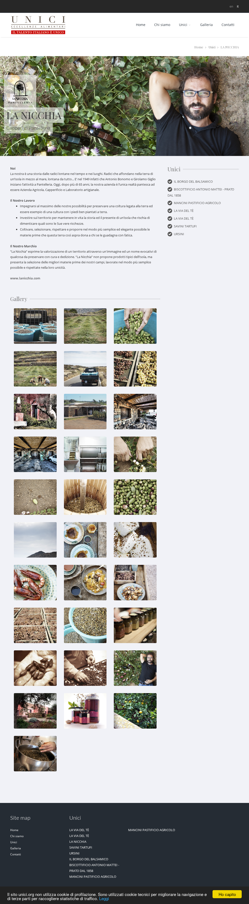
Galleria (206, 24)
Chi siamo (162, 24)
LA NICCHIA (77, 841)
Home (140, 24)
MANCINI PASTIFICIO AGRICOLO (197, 203)
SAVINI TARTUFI (185, 226)
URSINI (179, 234)
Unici (211, 47)
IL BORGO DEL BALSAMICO (193, 181)
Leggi (104, 898)
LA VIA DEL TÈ (184, 210)
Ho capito (227, 894)
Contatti (228, 24)
